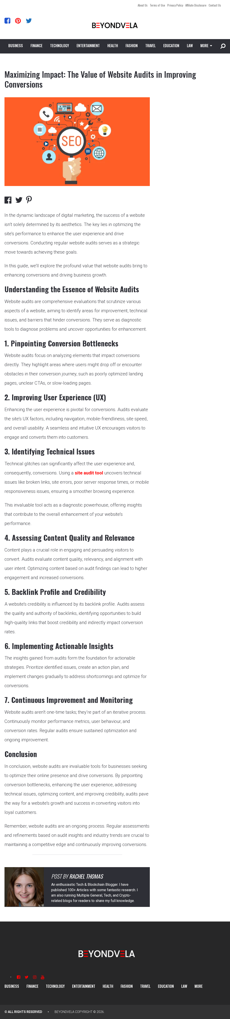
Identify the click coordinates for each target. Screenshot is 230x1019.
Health (112, 45)
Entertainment (88, 45)
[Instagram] (34, 977)
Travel (150, 45)
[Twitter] (29, 20)
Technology (59, 45)
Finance (36, 45)
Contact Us (215, 5)
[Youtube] (42, 977)
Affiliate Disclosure (195, 5)
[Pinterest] (18, 20)
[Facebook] (7, 20)
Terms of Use (157, 5)
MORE (204, 45)
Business (15, 45)
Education (171, 45)
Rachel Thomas (86, 876)
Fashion (132, 45)
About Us (143, 5)
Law (190, 45)
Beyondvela (64, 1012)
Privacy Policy (175, 5)
